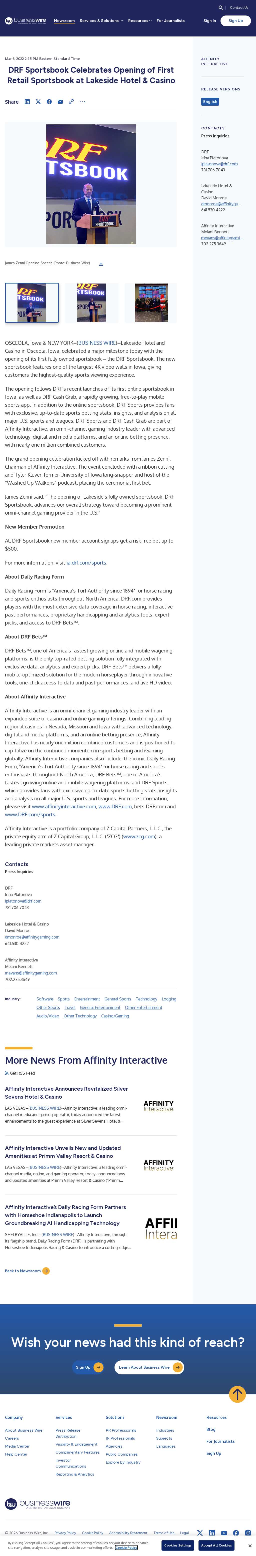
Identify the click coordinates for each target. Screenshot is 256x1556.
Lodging (169, 998)
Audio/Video (47, 1015)
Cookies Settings (177, 1545)
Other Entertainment (143, 1007)
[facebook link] (236, 1533)
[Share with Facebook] (49, 102)
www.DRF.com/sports (30, 814)
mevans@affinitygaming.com (31, 972)
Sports (64, 998)
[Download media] (101, 264)
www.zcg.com (139, 836)
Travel (70, 1007)
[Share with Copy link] (71, 102)
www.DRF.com (115, 806)
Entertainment (87, 998)
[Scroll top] (237, 1394)
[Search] (221, 7)
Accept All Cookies (216, 1545)
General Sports (117, 998)
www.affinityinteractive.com (64, 806)
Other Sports (48, 1007)
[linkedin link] (212, 1533)
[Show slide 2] (91, 303)
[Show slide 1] (32, 303)
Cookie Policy (126, 1548)
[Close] (250, 1546)
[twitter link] (200, 1533)
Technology (146, 998)
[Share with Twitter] (38, 102)
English (210, 101)
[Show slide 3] (151, 303)
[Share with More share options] (82, 102)
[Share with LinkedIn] (27, 102)
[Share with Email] (60, 102)
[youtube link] (224, 1533)
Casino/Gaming (115, 1015)
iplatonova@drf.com (23, 901)
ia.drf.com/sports (86, 562)
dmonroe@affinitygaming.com (32, 936)
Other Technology (80, 1015)
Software (44, 998)
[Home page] (25, 20)
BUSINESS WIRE (97, 342)
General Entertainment (100, 1007)
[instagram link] (248, 1533)
